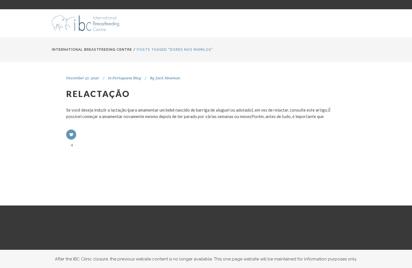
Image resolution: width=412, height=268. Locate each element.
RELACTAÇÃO (98, 94)
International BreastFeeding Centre (92, 50)
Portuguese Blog (126, 77)
